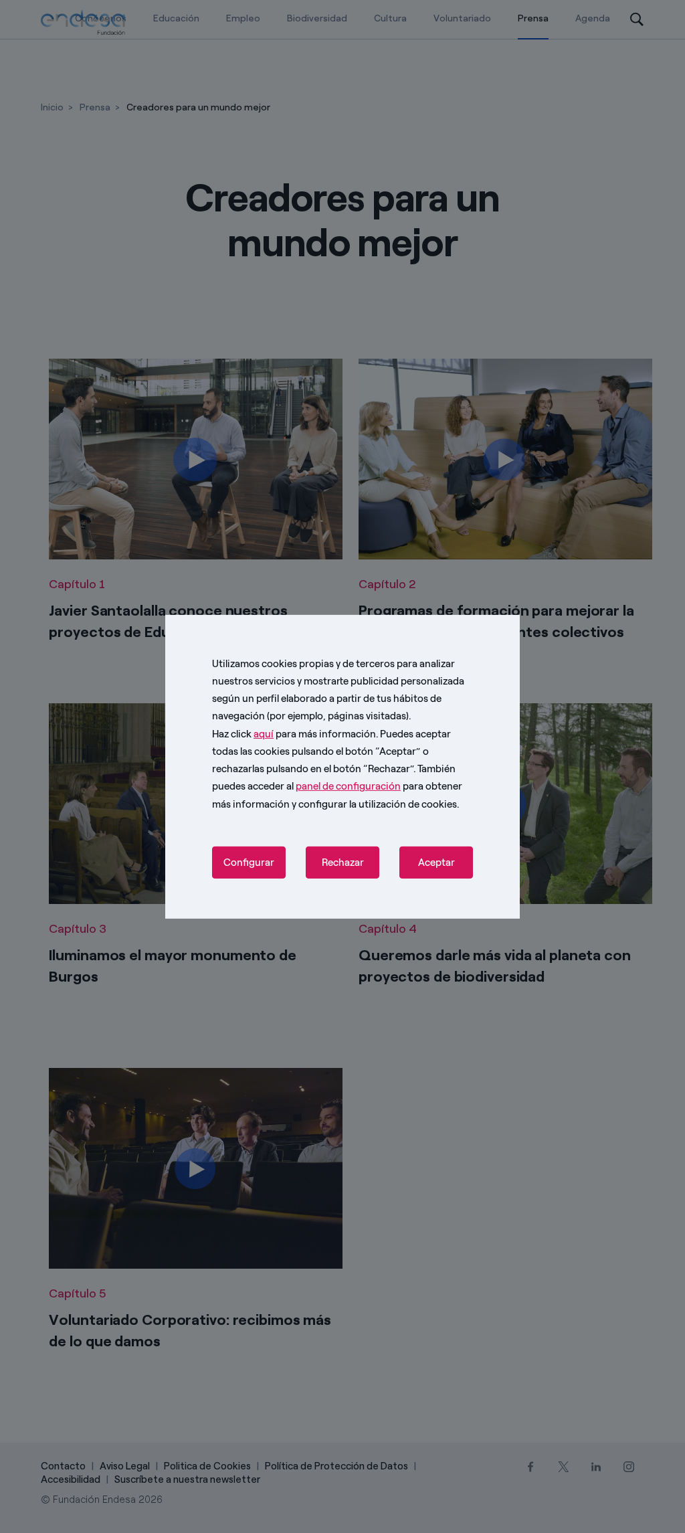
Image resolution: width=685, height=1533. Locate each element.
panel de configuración (348, 786)
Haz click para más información (294, 733)
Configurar (248, 862)
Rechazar (343, 862)
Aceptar (436, 862)
